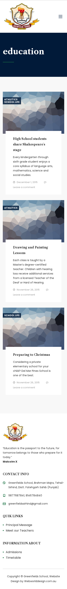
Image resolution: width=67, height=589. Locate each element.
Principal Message (19, 525)
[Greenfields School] (21, 16)
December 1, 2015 (27, 182)
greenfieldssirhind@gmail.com (28, 503)
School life (12, 102)
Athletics (10, 99)
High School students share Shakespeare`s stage (30, 144)
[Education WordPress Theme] (33, 432)
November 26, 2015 (28, 289)
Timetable (13, 558)
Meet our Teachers (20, 530)
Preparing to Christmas (31, 355)
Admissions (14, 552)
